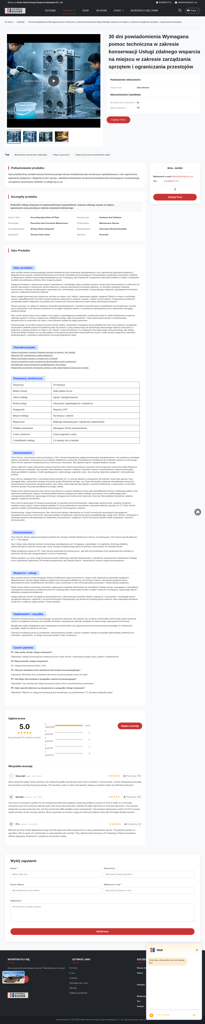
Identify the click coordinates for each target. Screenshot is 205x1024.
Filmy (86, 10)
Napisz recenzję (130, 726)
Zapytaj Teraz (175, 197)
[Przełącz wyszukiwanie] (180, 11)
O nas (117, 10)
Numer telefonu (17, 884)
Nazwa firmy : (110, 868)
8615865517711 (171, 181)
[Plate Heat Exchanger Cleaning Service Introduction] (53, 81)
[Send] (194, 1015)
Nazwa (14, 868)
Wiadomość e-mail (112, 884)
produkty (21, 22)
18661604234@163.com (187, 2)
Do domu (50, 10)
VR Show (101, 10)
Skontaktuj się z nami (144, 10)
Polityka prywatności (78, 993)
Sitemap (73, 988)
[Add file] (151, 1015)
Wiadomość (16, 901)
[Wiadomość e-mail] (197, 512)
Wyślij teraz (102, 931)
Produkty (69, 10)
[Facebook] (175, 189)
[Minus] (197, 950)
